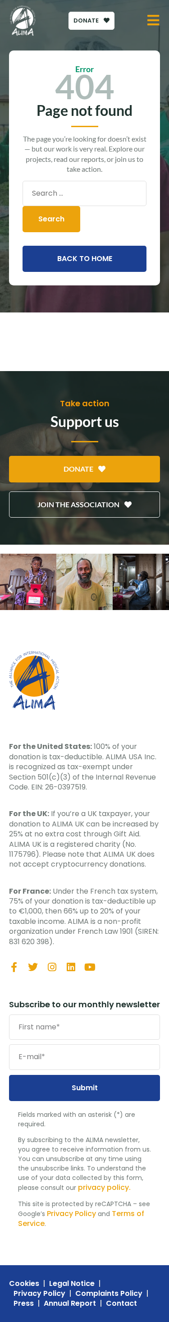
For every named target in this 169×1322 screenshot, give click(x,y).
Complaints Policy (108, 1294)
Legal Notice (72, 1284)
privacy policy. (104, 1187)
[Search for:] (84, 193)
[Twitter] (33, 967)
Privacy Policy (71, 1213)
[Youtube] (90, 967)
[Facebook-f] (14, 967)
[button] (10, 589)
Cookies (24, 1284)
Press (24, 1303)
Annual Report (70, 1303)
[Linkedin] (71, 967)
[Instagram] (52, 967)
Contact (121, 1303)
